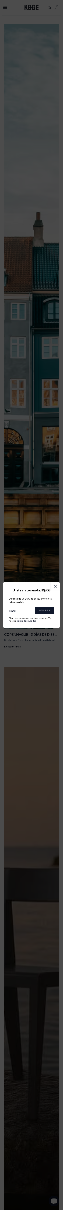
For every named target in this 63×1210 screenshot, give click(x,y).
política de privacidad (26, 620)
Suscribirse (44, 610)
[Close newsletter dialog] (55, 586)
